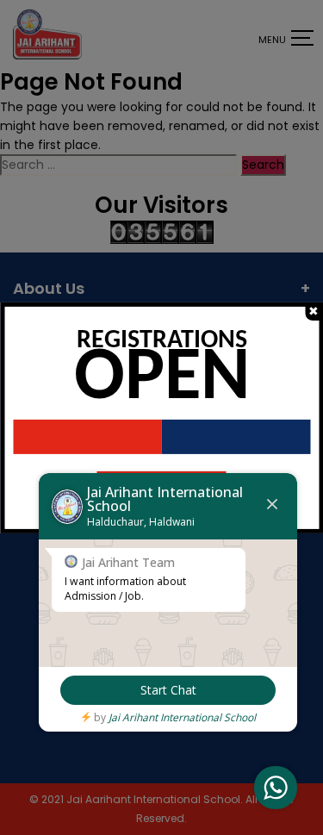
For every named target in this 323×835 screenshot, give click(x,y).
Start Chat (168, 690)
